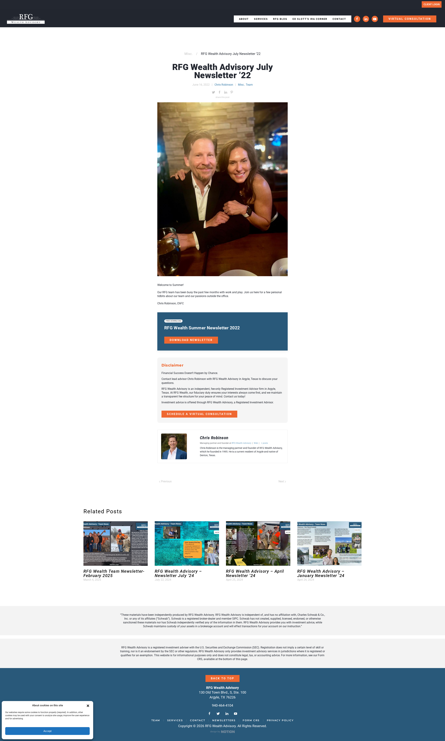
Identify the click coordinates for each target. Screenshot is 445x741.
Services (261, 19)
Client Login (432, 4)
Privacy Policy (280, 720)
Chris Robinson (224, 84)
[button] (88, 705)
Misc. (188, 54)
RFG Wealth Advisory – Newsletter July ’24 (178, 573)
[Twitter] (213, 92)
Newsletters (224, 720)
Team (249, 84)
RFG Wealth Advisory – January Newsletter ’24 (321, 573)
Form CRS (251, 720)
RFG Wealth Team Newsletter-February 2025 (114, 573)
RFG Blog (280, 19)
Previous (166, 481)
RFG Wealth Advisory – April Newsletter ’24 (255, 573)
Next (281, 481)
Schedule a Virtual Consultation (199, 414)
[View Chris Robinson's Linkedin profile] (193, 446)
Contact (339, 19)
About (244, 19)
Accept (47, 731)
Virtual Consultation (410, 18)
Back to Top (222, 678)
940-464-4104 (222, 705)
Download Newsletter (191, 340)
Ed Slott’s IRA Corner (310, 19)
